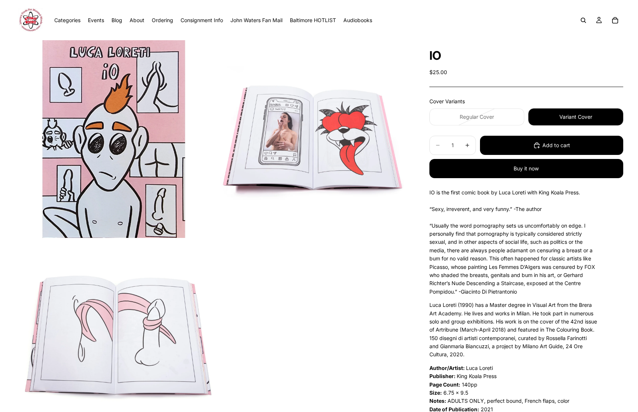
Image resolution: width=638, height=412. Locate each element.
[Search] (583, 20)
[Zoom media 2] (313, 139)
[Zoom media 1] (114, 139)
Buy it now (526, 168)
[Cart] (615, 20)
